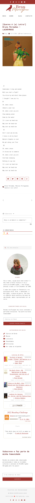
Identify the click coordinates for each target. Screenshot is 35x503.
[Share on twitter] (13, 179)
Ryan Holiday (18, 378)
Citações (17, 426)
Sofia (12, 416)
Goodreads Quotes (26, 437)
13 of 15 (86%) (24, 419)
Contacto (28, 16)
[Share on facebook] (8, 179)
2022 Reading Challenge (17, 412)
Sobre (11, 16)
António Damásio (20, 398)
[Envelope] (24, 2)
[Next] (25, 200)
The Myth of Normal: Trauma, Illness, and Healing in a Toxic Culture (19, 359)
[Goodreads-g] (19, 2)
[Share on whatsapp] (27, 179)
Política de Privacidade (17, 490)
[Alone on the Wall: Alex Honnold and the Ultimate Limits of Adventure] (5, 387)
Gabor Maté (18, 363)
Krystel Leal (24, 496)
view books (27, 421)
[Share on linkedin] (17, 179)
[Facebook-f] (10, 2)
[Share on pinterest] (22, 179)
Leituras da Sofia (17, 355)
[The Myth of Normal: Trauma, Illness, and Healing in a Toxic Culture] (5, 361)
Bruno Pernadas (9, 186)
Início (4, 16)
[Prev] (10, 200)
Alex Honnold (18, 389)
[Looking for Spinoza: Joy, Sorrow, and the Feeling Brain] (5, 398)
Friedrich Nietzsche (21, 433)
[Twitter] (13, 2)
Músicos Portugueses (22, 186)
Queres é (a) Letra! (11, 188)
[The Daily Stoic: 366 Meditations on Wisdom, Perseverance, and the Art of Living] (5, 374)
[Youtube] (22, 2)
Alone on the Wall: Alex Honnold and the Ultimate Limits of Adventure (19, 385)
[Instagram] (16, 2)
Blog (20, 16)
